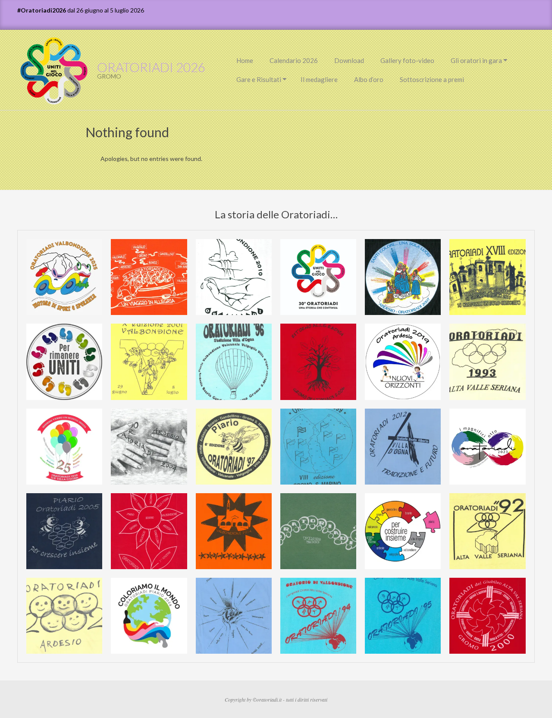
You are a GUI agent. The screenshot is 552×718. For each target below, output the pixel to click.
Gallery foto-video (407, 60)
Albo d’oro (368, 79)
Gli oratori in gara (476, 60)
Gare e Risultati (258, 79)
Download (349, 60)
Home (244, 60)
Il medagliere (319, 79)
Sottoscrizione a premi (432, 79)
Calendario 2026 (294, 60)
